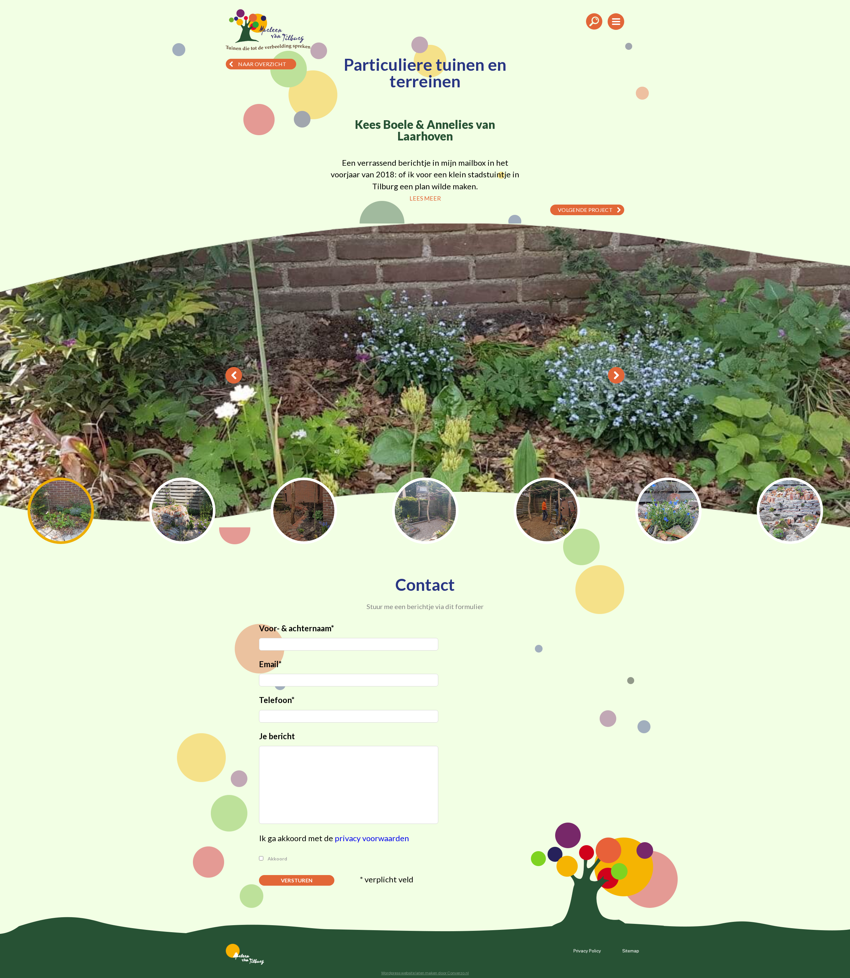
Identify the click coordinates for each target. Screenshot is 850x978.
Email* (270, 664)
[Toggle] (594, 31)
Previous (233, 375)
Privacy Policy (587, 950)
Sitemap (630, 950)
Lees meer (425, 198)
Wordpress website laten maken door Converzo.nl (425, 972)
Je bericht (277, 736)
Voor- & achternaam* (296, 628)
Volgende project (585, 210)
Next (616, 375)
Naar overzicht (262, 64)
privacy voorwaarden (372, 838)
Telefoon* (277, 700)
